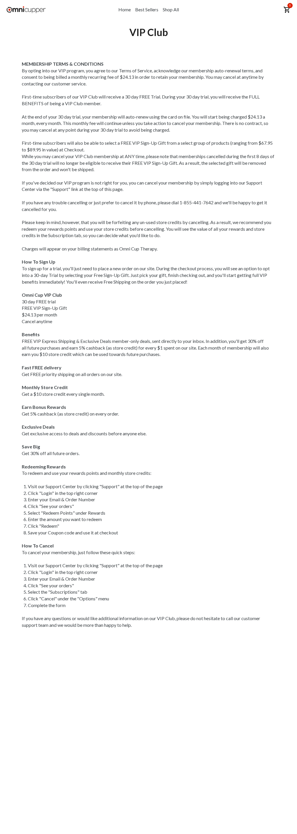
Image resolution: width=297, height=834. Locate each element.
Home (124, 9)
